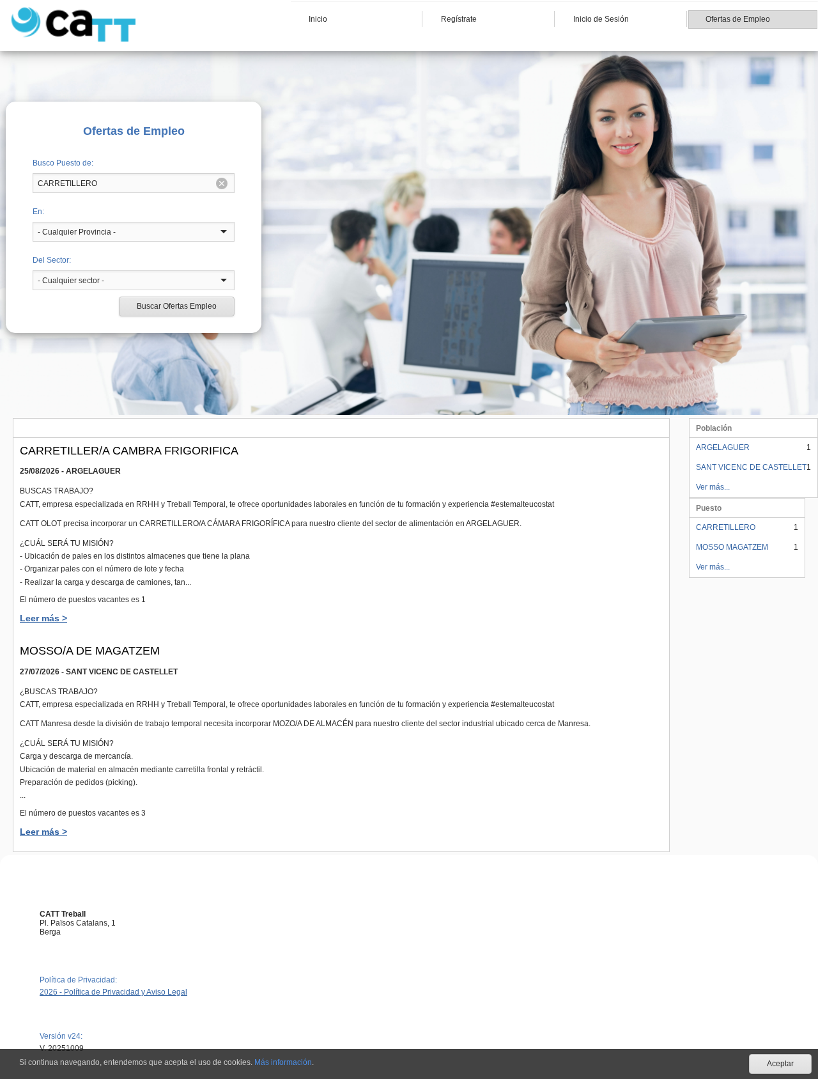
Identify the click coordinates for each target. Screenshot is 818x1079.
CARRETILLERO (725, 527)
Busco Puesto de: (63, 163)
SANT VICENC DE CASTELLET (751, 467)
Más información (283, 1062)
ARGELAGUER (723, 447)
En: (38, 211)
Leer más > (43, 618)
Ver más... (713, 487)
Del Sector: (52, 260)
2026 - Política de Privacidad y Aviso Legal (113, 992)
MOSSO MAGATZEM (732, 547)
